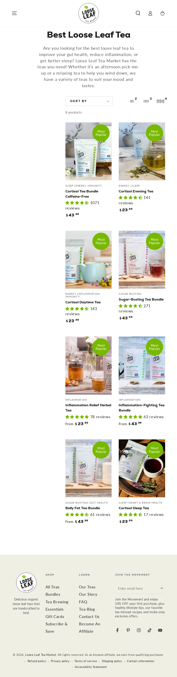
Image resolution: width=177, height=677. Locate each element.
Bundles (53, 594)
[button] (138, 13)
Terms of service (85, 661)
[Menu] (14, 13)
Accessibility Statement (91, 667)
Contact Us (89, 616)
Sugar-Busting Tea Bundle (141, 299)
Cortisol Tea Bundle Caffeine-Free (81, 194)
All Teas (53, 587)
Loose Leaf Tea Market (40, 654)
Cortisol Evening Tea (136, 191)
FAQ (83, 602)
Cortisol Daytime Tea (83, 302)
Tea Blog (87, 609)
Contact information (140, 661)
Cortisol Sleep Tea (134, 508)
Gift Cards (55, 616)
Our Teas (87, 587)
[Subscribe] (162, 588)
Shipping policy (112, 661)
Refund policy (37, 661)
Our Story (88, 594)
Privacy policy (60, 661)
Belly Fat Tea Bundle (82, 508)
